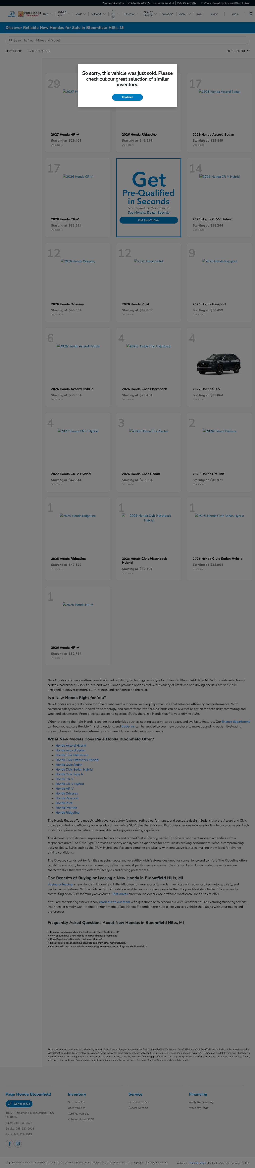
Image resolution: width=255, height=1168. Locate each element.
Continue (127, 97)
